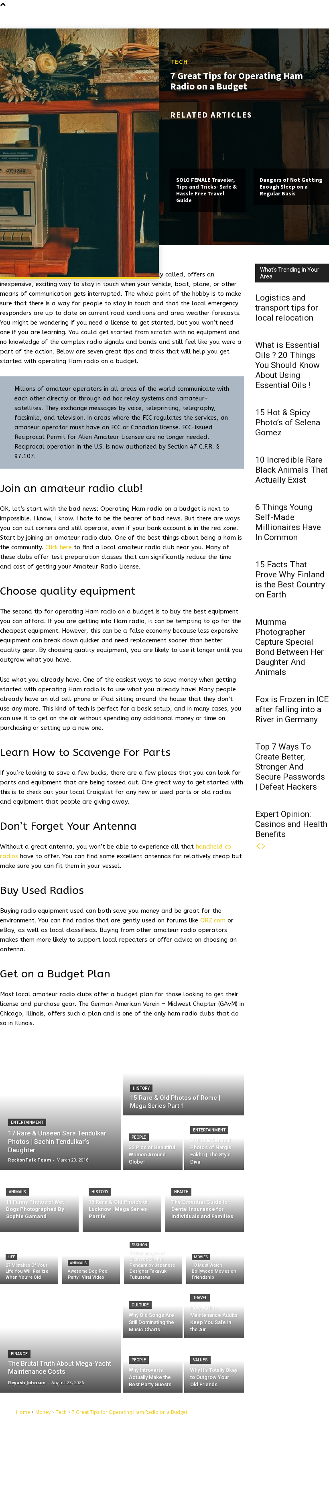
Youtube (206, 1490)
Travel (200, 1298)
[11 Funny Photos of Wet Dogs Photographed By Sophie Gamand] (39, 1201)
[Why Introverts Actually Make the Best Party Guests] (153, 1366)
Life (11, 1257)
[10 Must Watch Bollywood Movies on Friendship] (215, 1260)
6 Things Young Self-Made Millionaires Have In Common (288, 522)
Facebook (208, 1452)
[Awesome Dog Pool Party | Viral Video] (91, 1260)
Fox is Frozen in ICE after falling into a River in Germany (292, 709)
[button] (323, 18)
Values (200, 1360)
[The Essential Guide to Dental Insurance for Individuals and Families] (204, 1201)
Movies (201, 1257)
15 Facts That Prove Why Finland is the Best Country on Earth (290, 579)
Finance (19, 1354)
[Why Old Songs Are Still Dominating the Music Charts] (153, 1311)
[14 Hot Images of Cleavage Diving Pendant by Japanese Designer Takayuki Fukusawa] (153, 1260)
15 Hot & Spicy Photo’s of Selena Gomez (287, 422)
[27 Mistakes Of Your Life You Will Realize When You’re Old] (29, 1260)
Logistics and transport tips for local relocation (286, 308)
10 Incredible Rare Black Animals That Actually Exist (291, 470)
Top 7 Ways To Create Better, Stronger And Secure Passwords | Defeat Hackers (290, 767)
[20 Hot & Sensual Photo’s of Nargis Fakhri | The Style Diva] (214, 1143)
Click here (58, 547)
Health (181, 1192)
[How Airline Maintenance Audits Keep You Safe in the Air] (214, 1311)
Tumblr (205, 1465)
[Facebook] (191, 1453)
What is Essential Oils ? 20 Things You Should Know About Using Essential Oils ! (287, 365)
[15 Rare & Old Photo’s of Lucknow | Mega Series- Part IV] (122, 1201)
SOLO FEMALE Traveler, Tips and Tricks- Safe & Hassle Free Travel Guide (206, 189)
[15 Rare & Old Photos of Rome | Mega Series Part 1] (183, 1080)
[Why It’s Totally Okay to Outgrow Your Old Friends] (214, 1366)
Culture (140, 1305)
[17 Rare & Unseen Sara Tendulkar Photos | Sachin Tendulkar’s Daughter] (60, 1107)
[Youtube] (191, 1490)
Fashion (139, 1245)
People (139, 1137)
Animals (17, 1192)
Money (43, 1412)
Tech (179, 61)
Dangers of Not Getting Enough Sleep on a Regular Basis (291, 186)
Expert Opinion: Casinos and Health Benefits (291, 824)
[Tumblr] (191, 1465)
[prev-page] (258, 846)
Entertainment (27, 1122)
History (141, 1088)
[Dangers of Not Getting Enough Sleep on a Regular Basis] (291, 146)
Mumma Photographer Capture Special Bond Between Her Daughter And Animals (289, 647)
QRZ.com (212, 920)
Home (23, 1412)
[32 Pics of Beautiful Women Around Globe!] (153, 1143)
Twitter (205, 1477)
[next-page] (263, 846)
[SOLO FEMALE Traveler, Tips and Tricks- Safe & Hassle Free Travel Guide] (208, 146)
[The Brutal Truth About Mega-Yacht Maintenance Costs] (60, 1338)
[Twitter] (191, 1478)
